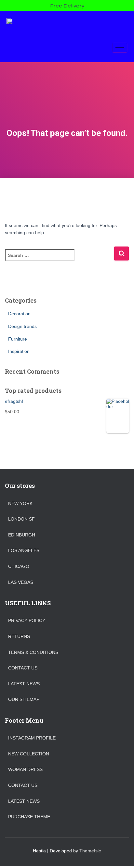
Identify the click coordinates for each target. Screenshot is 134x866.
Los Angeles (23, 550)
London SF (21, 519)
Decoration (19, 313)
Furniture (17, 339)
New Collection (28, 753)
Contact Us (22, 667)
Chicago (18, 566)
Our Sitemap (23, 699)
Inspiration (19, 351)
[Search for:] (59, 259)
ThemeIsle (90, 850)
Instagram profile (32, 737)
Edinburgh (21, 534)
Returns (19, 636)
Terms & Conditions (33, 652)
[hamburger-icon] (120, 47)
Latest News (24, 683)
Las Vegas (20, 582)
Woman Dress (25, 769)
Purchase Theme (29, 816)
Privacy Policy (26, 620)
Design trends (22, 326)
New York (20, 503)
